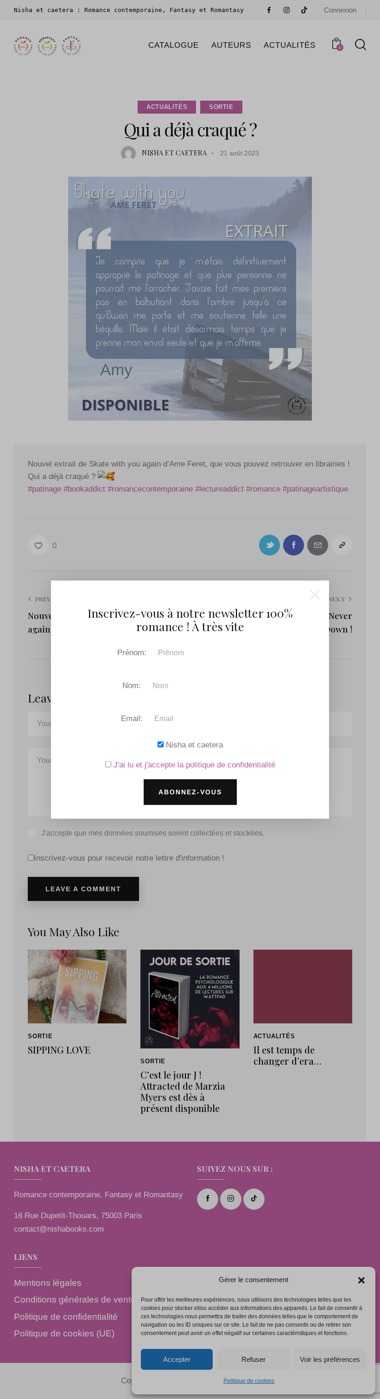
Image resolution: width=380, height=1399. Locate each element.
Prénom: (131, 652)
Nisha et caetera (193, 744)
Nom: (131, 685)
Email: (132, 718)
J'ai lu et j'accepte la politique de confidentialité (194, 764)
